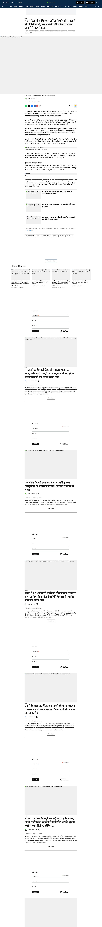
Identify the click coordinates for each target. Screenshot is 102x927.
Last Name (34, 325)
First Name (34, 320)
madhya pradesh (30, 236)
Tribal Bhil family (46, 236)
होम (11, 6)
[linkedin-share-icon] (35, 107)
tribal (38, 236)
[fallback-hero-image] (20, 274)
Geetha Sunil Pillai (32, 830)
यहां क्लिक (29, 230)
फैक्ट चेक (75, 6)
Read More (51, 398)
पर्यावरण (43, 6)
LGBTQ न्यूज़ (50, 6)
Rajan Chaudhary (32, 381)
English (81, 6)
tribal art (55, 236)
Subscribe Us (66, 6)
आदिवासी (21, 6)
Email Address (35, 315)
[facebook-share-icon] (32, 107)
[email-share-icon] (37, 107)
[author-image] (26, 99)
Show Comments (51, 261)
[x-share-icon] (29, 107)
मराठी (86, 6)
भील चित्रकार (69, 236)
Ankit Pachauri (31, 99)
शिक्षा (27, 6)
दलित (15, 6)
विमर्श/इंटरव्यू (58, 6)
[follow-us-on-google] (75, 106)
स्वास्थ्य (32, 6)
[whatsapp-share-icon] (26, 107)
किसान (37, 6)
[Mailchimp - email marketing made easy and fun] (64, 332)
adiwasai (62, 236)
